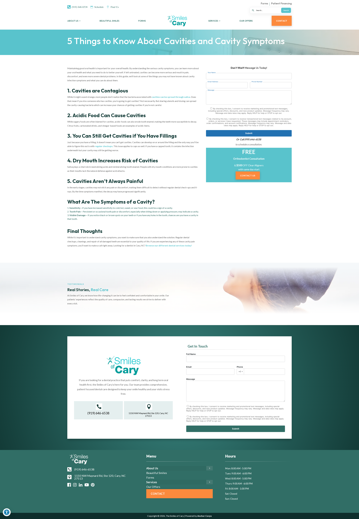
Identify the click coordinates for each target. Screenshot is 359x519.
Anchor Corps (204, 516)
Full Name (191, 354)
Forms (264, 4)
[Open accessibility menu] (7, 512)
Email (189, 367)
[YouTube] (87, 485)
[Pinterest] (93, 485)
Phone (240, 369)
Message (190, 379)
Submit (248, 133)
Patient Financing (281, 4)
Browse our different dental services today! (169, 245)
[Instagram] (75, 485)
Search (286, 10)
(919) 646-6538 (252, 139)
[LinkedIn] (80, 485)
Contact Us (247, 175)
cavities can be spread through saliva (171, 97)
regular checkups (103, 146)
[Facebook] (69, 485)
